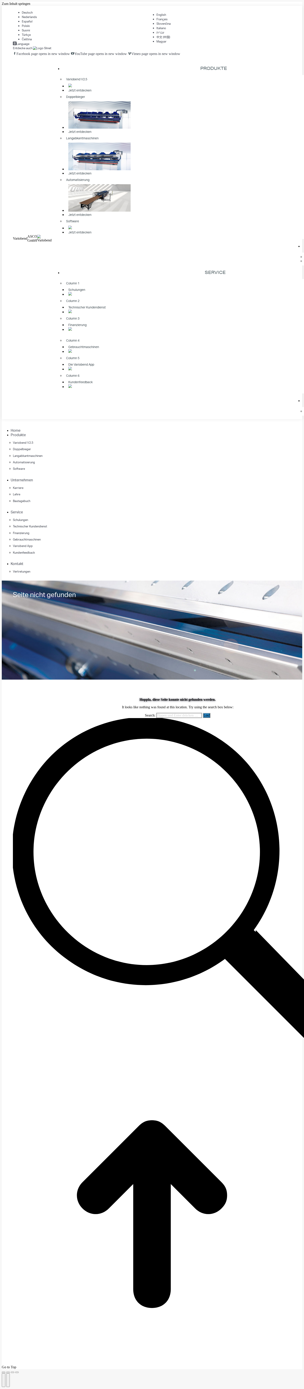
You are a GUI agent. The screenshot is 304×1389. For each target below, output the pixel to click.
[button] (35, 424)
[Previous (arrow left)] (3, 1380)
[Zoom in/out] (17, 1372)
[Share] (8, 1372)
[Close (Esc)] (3, 1372)
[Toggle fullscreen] (12, 1372)
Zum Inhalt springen (16, 4)
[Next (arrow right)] (8, 1380)
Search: (150, 715)
